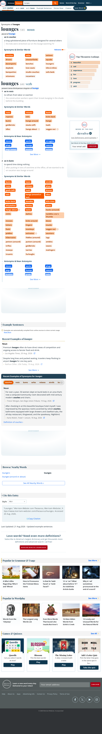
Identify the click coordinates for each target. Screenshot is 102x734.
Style (4, 501)
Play (13, 665)
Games (62, 3)
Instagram (97, 700)
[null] (90, 133)
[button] (88, 3)
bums (25, 382)
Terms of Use (64, 694)
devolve (83, 133)
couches (8, 382)
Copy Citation (34, 518)
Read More (7, 332)
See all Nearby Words (33, 483)
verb (29, 84)
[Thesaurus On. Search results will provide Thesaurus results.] (15, 3)
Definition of (13, 422)
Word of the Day (71, 3)
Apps (19, 694)
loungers (6, 473)
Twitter (82, 700)
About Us (11, 694)
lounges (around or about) (14, 476)
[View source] (35, 353)
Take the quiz (89, 667)
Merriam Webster (6, 684)
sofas (33, 382)
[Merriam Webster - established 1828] (3, 3)
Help (4, 694)
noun (31, 29)
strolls (51, 382)
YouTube (89, 700)
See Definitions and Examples (83, 138)
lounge (12, 34)
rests (17, 382)
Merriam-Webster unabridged (33, 547)
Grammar (81, 3)
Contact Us (41, 694)
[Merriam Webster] (84, 124)
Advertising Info (29, 694)
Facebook (75, 700)
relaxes (42, 382)
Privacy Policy (52, 694)
